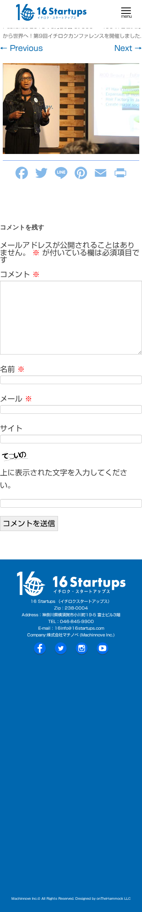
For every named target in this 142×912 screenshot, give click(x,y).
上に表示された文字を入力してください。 (63, 479)
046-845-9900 (77, 621)
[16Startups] (51, 14)
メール (16, 398)
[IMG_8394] (71, 108)
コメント (20, 274)
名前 (12, 369)
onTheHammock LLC (114, 898)
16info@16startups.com (79, 628)
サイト (11, 428)
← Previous (21, 48)
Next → (128, 48)
